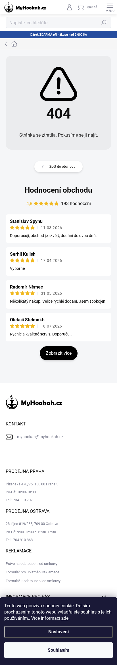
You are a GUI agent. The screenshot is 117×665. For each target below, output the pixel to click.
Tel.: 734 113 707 (19, 500)
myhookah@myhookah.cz (40, 436)
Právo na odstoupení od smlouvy (31, 563)
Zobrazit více (59, 353)
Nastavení (58, 631)
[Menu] (110, 7)
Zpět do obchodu (62, 167)
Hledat (104, 23)
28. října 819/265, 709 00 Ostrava (32, 524)
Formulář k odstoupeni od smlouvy (33, 581)
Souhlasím (58, 650)
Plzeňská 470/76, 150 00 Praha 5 (32, 484)
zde (64, 618)
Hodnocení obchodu (58, 190)
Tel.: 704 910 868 (19, 540)
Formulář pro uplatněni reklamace (32, 572)
